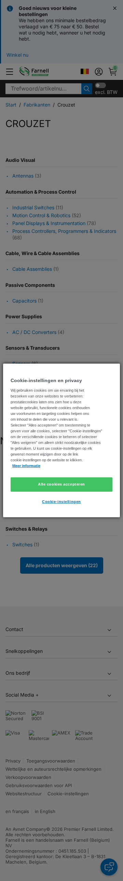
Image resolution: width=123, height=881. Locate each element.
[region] (61, 440)
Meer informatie (26, 466)
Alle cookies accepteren (61, 484)
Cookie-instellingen (61, 502)
